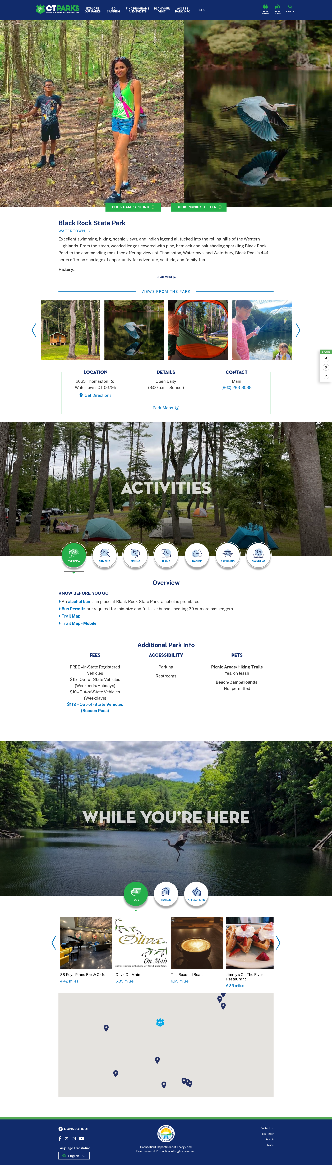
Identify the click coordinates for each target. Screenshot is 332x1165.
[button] (157, 1060)
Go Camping (113, 10)
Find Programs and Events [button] (137, 10)
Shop (203, 10)
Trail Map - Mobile (79, 623)
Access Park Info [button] (182, 10)
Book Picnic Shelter (196, 207)
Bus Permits (74, 608)
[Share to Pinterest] (326, 367)
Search (270, 1139)
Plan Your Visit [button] (162, 10)
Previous (34, 330)
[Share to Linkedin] (326, 376)
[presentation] (73, 558)
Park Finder (265, 12)
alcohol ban (79, 601)
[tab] (74, 555)
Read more (164, 277)
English (73, 1156)
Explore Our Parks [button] (93, 10)
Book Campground (130, 207)
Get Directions (98, 395)
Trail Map (71, 616)
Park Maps (278, 12)
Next (298, 330)
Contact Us (267, 1128)
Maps (270, 1145)
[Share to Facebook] (326, 359)
